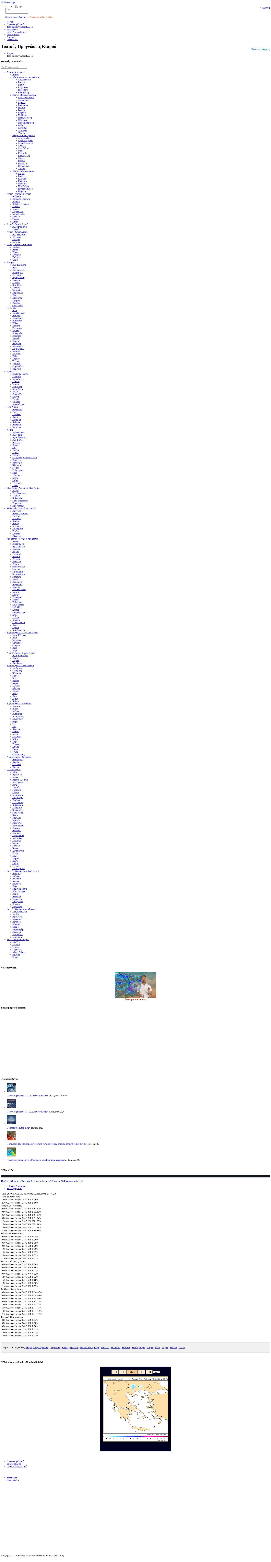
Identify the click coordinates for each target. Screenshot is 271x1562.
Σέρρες (15, 610)
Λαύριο (15, 209)
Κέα (14, 726)
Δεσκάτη (16, 326)
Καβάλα (16, 495)
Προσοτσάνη (18, 506)
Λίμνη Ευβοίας (19, 952)
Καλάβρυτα (17, 805)
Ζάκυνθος (16, 414)
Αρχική (10, 22)
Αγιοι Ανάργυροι (25, 140)
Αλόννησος (17, 759)
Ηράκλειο (16, 460)
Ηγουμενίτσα (18, 277)
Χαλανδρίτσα (18, 868)
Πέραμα (21, 161)
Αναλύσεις (11, 37)
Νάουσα (16, 587)
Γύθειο (15, 792)
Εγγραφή (266, 7)
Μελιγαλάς (17, 838)
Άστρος (15, 785)
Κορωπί (16, 206)
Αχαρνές (22, 102)
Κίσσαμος (17, 465)
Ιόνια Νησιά (12, 407)
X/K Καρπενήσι (19, 911)
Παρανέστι (17, 503)
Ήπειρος (10, 262)
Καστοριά (16, 518)
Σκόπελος (16, 764)
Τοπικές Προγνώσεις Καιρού (20, 27)
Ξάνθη (15, 391)
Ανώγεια (16, 442)
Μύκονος (16, 736)
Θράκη (10, 371)
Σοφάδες (16, 358)
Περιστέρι (22, 163)
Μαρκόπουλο (18, 214)
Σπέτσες (16, 257)
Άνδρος (15, 711)
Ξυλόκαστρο (18, 851)
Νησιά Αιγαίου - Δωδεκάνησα (20, 665)
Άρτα (14, 267)
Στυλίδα (16, 904)
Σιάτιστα (16, 534)
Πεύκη (21, 125)
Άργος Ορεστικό (20, 513)
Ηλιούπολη (23, 90)
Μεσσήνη (16, 840)
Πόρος (15, 252)
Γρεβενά (16, 516)
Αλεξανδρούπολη (20, 374)
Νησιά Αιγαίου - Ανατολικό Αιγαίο (22, 632)
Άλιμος (21, 173)
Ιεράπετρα (17, 462)
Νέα (2, 1472)
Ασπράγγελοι (18, 270)
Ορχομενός (17, 899)
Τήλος (15, 698)
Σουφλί (15, 399)
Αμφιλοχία (17, 916)
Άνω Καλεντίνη (19, 265)
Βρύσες (15, 445)
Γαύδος (15, 450)
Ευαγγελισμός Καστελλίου (24, 457)
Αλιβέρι (16, 942)
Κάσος (15, 676)
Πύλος (15, 856)
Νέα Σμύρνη (23, 186)
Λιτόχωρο (16, 343)
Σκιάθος (16, 762)
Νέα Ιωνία (22, 120)
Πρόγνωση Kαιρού (15, 24)
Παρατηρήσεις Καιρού (17, 1466)
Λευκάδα (16, 424)
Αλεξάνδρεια (18, 544)
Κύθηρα (16, 422)
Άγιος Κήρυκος (19, 635)
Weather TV (12, 39)
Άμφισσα (16, 919)
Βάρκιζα (16, 201)
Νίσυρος (16, 688)
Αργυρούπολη (24, 79)
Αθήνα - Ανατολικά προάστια (25, 77)
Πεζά (14, 473)
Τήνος (15, 752)
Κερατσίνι (22, 153)
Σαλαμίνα (16, 254)
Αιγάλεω (22, 145)
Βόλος (15, 323)
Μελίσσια (22, 115)
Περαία (15, 599)
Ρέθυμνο (16, 475)
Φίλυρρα (16, 402)
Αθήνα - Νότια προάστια (23, 171)
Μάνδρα (16, 239)
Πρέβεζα (16, 300)
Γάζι (14, 447)
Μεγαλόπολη (18, 835)
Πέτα (14, 295)
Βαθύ (14, 637)
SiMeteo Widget (7, 1523)
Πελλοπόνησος (13, 769)
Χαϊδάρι (21, 168)
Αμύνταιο (16, 511)
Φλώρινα (16, 536)
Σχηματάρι (17, 906)
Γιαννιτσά (16, 554)
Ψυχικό (21, 133)
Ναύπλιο (16, 845)
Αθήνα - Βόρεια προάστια (24, 95)
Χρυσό (15, 627)
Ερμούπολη (17, 719)
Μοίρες (15, 468)
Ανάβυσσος (17, 196)
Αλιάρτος (16, 873)
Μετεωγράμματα (14, 1188)
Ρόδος (15, 693)
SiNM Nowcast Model (17, 32)
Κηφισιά (22, 112)
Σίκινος (15, 747)
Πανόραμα (17, 597)
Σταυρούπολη (18, 622)
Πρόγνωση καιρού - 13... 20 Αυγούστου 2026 (27, 1095)
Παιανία (16, 216)
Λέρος (15, 683)
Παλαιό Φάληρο (25, 189)
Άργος (15, 777)
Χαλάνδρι (22, 128)
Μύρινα (15, 660)
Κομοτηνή (17, 386)
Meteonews (12, 1477)
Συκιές (15, 625)
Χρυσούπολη (18, 404)
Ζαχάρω (16, 800)
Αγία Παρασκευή (26, 97)
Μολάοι (15, 843)
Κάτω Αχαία (17, 813)
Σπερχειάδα (17, 901)
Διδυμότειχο (18, 379)
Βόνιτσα (16, 924)
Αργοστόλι (17, 409)
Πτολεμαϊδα (17, 528)
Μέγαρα (16, 242)
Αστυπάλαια (18, 716)
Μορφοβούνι (18, 348)
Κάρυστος (16, 949)
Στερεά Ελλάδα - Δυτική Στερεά (21, 909)
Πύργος (15, 858)
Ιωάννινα (16, 280)
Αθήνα (15, 74)
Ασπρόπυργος (18, 234)
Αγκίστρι (16, 247)
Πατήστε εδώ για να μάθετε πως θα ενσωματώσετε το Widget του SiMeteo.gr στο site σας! (42, 1181)
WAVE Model (13, 34)
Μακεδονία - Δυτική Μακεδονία (21, 508)
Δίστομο (16, 881)
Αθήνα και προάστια (16, 72)
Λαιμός (15, 523)
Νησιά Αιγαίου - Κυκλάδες (19, 703)
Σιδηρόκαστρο (18, 612)
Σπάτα (15, 222)
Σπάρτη (15, 863)
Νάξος (15, 739)
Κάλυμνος (17, 670)
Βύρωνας (22, 82)
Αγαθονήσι (17, 668)
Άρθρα (3, 1550)
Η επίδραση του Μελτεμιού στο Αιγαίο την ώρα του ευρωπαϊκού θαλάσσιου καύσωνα (46, 1144)
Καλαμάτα (17, 807)
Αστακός (16, 922)
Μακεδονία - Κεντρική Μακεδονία (22, 539)
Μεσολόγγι (17, 934)
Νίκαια (21, 158)
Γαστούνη (16, 790)
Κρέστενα (16, 823)
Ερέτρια (16, 944)
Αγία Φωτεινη (18, 432)
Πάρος (15, 741)
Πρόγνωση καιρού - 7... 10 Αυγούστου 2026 (27, 1112)
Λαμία (15, 894)
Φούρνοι (16, 645)
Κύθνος (15, 731)
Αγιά (14, 310)
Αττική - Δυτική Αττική (17, 232)
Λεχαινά (16, 828)
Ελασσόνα (17, 328)
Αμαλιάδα (17, 774)
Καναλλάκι (17, 285)
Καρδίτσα (16, 336)
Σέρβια (15, 531)
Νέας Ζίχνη (17, 389)
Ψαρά (14, 650)
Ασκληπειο (17, 782)
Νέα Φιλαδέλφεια (26, 123)
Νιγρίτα (15, 592)
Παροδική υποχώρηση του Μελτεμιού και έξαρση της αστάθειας (36, 1160)
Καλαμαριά (17, 572)
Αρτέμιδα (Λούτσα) (21, 199)
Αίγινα (15, 249)
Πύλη (15, 356)
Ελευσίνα (16, 237)
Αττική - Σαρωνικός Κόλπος (19, 244)
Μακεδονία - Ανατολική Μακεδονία (23, 488)
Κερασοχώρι (18, 929)
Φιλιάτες (16, 303)
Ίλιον (20, 151)
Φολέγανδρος (18, 754)
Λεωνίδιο (16, 830)
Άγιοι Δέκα (17, 435)
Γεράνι (15, 452)
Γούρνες (16, 455)
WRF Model (12, 29)
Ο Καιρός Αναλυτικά (16, 1186)
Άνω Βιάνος (17, 440)
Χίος (14, 648)
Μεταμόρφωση (25, 118)
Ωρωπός (16, 229)
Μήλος (15, 734)
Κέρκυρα (16, 419)
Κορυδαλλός (24, 156)
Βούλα (21, 176)
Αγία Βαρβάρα (24, 138)
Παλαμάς (16, 353)
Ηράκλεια (16, 561)
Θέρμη (15, 564)
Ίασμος (15, 384)
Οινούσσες (17, 643)
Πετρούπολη (23, 166)
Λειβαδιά (16, 896)
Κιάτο (15, 815)
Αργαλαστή (17, 318)
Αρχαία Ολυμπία (20, 780)
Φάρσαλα (16, 369)
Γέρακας (22, 110)
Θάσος (15, 658)
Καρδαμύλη (17, 810)
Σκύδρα (15, 617)
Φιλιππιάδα (17, 305)
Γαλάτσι (21, 107)
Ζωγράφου (23, 87)
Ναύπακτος (17, 937)
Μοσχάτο (22, 183)
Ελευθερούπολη (19, 493)
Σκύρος (15, 767)
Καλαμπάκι (17, 498)
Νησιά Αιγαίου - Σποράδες (19, 757)
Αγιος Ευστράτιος (20, 655)
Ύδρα (15, 260)
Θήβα (15, 886)
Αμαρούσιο (23, 100)
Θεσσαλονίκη (18, 566)
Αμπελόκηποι (18, 546)
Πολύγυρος (17, 602)
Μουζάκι (16, 351)
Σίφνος (15, 749)
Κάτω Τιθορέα (18, 891)
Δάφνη (21, 85)
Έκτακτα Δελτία (14, 1464)
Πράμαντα (17, 298)
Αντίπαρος (17, 714)
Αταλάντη (16, 878)
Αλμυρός (16, 315)
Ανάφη (15, 709)
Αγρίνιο (15, 914)
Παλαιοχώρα (18, 470)
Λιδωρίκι (16, 932)
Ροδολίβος (17, 607)
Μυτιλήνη (16, 640)
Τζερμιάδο (17, 483)
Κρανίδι (16, 820)
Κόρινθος (16, 818)
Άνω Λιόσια (23, 148)
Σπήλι (15, 480)
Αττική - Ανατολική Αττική (19, 194)
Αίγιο (14, 772)
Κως (14, 678)
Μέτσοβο (16, 290)
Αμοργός (16, 706)
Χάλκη (15, 701)
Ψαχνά (15, 957)
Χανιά (15, 485)
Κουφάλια (17, 582)
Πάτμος (15, 691)
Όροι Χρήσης (6, 1507)
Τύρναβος (16, 364)
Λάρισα (15, 341)
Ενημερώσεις (13, 1480)
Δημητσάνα (17, 795)
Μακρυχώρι (17, 346)
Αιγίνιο (15, 541)
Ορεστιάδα (17, 394)
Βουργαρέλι (17, 272)
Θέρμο (15, 927)
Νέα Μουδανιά (19, 589)
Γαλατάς (16, 787)
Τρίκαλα (16, 361)
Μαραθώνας (17, 211)
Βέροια (15, 551)
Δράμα (15, 490)
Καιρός (4, 1456)
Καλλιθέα (22, 181)
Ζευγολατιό (17, 802)
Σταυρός (16, 620)
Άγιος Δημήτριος (25, 143)
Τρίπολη (16, 866)
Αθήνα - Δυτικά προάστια (23, 135)
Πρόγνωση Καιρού (8, 1485)
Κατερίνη (16, 577)
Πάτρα (15, 853)
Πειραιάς (22, 191)
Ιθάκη (15, 417)
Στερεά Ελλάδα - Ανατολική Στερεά (23, 871)
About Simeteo (7, 1539)
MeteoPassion (6, 1545)
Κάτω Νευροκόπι (20, 501)
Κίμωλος (16, 729)
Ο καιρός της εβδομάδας (18, 1128)
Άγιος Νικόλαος (19, 437)
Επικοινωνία (6, 1512)
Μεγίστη (16, 686)
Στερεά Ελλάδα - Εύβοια (18, 939)
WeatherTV (5, 1534)
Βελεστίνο (17, 320)
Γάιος (14, 412)
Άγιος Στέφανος (19, 227)
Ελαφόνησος (18, 797)
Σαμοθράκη (17, 663)
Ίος (13, 724)
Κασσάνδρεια (18, 574)
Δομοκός (16, 884)
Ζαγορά (15, 331)
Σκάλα (15, 861)
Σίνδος (15, 615)
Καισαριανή (23, 92)
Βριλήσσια (23, 105)
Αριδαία (16, 549)
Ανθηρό (15, 876)
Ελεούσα (16, 275)
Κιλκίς (15, 579)
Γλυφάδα (22, 178)
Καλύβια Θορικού (20, 204)
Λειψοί (15, 681)
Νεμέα (15, 848)
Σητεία (15, 478)
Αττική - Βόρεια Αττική (17, 224)
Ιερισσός (16, 569)
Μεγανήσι (16, 427)
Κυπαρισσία (17, 825)
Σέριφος (16, 744)
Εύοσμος (16, 559)
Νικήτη (15, 594)
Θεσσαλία (11, 308)
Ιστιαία (15, 947)
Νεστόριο (16, 526)
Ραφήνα (15, 219)
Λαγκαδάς (17, 584)
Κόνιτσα (16, 287)
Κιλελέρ (16, 338)
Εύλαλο (15, 381)
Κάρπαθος (17, 673)
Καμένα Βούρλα (19, 889)
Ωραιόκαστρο (18, 630)
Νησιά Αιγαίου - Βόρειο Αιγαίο (21, 653)
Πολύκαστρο (18, 605)
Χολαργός (22, 130)
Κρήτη (10, 430)
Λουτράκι (16, 833)
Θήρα (15, 721)
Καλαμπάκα (17, 333)
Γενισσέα (16, 376)
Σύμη (14, 696)
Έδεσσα (16, 556)
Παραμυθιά (17, 293)
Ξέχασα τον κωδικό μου (16, 17)
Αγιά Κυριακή (18, 313)
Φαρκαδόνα (17, 366)
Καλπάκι (16, 282)
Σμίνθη (15, 397)
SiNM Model (6, 1496)
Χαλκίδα (16, 955)
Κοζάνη (15, 521)
